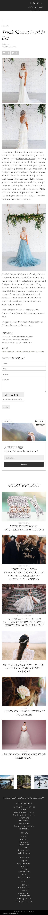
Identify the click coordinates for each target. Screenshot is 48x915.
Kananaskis (24, 850)
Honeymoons (36, 19)
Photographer (6, 336)
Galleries (36, 11)
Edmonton (24, 845)
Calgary (24, 839)
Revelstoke (24, 829)
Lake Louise (24, 853)
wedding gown (29, 351)
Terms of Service (24, 901)
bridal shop (19, 351)
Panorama (24, 823)
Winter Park (24, 877)
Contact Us (24, 887)
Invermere (24, 818)
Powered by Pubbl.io (10, 913)
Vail (24, 874)
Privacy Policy (24, 898)
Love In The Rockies (10, 46)
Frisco (24, 869)
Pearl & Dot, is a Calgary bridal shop (19, 274)
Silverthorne (24, 871)
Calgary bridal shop (25, 158)
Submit (6, 407)
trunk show (40, 351)
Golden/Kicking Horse (24, 815)
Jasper (24, 847)
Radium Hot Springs (24, 826)
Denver (24, 866)
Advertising (24, 893)
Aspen (24, 860)
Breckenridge (24, 863)
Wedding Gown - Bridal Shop (11, 339)
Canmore (24, 842)
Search (24, 890)
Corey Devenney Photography (22, 336)
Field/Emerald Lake (24, 812)
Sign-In (32, 37)
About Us (24, 885)
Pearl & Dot (25, 339)
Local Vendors (36, 25)
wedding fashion (8, 351)
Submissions (24, 896)
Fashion (36, 15)
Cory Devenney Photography (26, 321)
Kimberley (24, 820)
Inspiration (36, 7)
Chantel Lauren (9, 325)
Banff (24, 836)
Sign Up (40, 37)
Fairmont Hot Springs (24, 807)
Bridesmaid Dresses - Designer (11, 342)
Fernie (24, 809)
